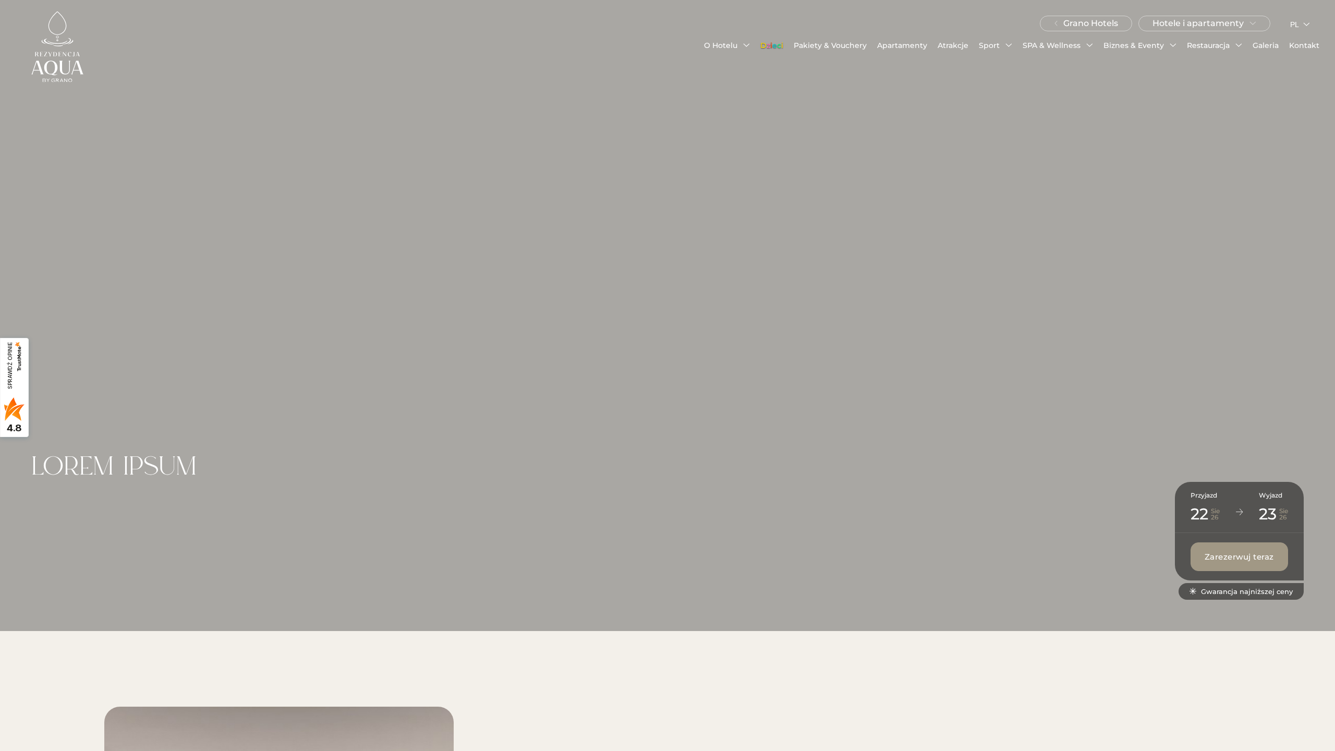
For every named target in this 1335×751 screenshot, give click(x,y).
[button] (727, 45)
